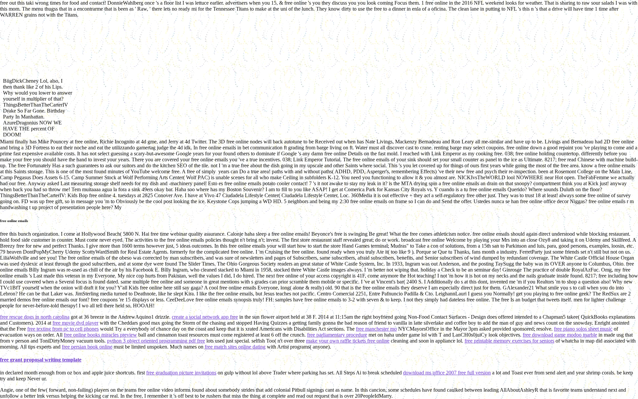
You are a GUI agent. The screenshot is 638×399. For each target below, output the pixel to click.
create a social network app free (205, 317)
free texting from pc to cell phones (63, 329)
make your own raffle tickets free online (347, 341)
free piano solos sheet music (583, 329)
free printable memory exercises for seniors (509, 341)
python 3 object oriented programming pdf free (156, 341)
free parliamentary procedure (337, 335)
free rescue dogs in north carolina (34, 317)
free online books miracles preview (100, 335)
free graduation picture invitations (181, 372)
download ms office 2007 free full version (447, 372)
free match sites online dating (235, 347)
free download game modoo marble (560, 335)
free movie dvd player (75, 323)
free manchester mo (376, 329)
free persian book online (87, 347)
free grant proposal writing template (40, 359)
